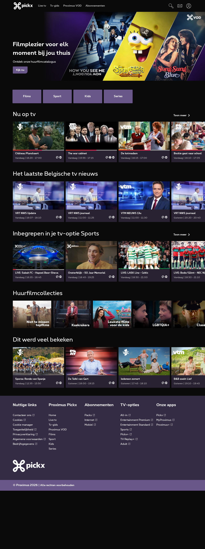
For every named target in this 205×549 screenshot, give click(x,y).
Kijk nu (20, 70)
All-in (124, 415)
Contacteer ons (22, 415)
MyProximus (164, 420)
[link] (38, 142)
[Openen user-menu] (188, 5)
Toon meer (180, 115)
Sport (52, 439)
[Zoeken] (171, 5)
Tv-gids (53, 425)
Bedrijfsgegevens (24, 444)
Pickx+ (124, 434)
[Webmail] (179, 5)
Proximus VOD (58, 429)
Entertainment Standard (135, 425)
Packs (88, 415)
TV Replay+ (127, 439)
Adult (124, 444)
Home (52, 415)
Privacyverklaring (24, 434)
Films (52, 434)
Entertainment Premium (135, 420)
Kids (51, 444)
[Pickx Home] (29, 465)
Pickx (159, 415)
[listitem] (32, 314)
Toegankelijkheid (23, 429)
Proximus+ (163, 425)
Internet (90, 420)
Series (52, 449)
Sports (124, 429)
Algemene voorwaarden (28, 439)
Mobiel (89, 425)
